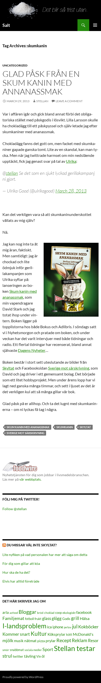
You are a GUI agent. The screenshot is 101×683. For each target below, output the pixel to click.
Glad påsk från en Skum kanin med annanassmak (41, 83)
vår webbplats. (30, 479)
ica (49, 626)
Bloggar (27, 612)
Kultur (39, 633)
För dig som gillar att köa (21, 563)
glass (46, 618)
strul (7, 656)
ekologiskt (69, 613)
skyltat (85, 427)
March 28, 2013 (71, 191)
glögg (57, 618)
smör (5, 650)
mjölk (7, 640)
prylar (51, 640)
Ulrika (71, 161)
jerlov (67, 627)
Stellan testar (74, 648)
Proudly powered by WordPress (22, 677)
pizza (41, 641)
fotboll (29, 619)
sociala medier (33, 649)
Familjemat (13, 618)
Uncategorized (14, 65)
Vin (38, 656)
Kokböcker (88, 626)
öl (43, 656)
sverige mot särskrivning (25, 433)
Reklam (79, 640)
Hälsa (84, 618)
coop (58, 613)
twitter (18, 656)
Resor (93, 640)
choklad (49, 613)
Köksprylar (56, 634)
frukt (38, 619)
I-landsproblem (24, 626)
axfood (14, 612)
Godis (66, 619)
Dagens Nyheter (31, 350)
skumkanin (64, 427)
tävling (30, 656)
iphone (57, 627)
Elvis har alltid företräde (20, 581)
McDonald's (83, 634)
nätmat (30, 640)
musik (19, 640)
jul (74, 626)
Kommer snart (16, 634)
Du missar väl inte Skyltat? (32, 545)
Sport (47, 649)
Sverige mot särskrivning (68, 368)
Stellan (42, 101)
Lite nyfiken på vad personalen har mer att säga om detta (44, 555)
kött (69, 634)
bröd (40, 613)
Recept (63, 640)
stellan (12, 173)
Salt (6, 25)
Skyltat (8, 368)
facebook (84, 612)
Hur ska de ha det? (16, 572)
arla (5, 612)
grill (75, 618)
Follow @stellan (14, 509)
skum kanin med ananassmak (28, 427)
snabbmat (17, 650)
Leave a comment (69, 101)
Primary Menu (95, 25)
